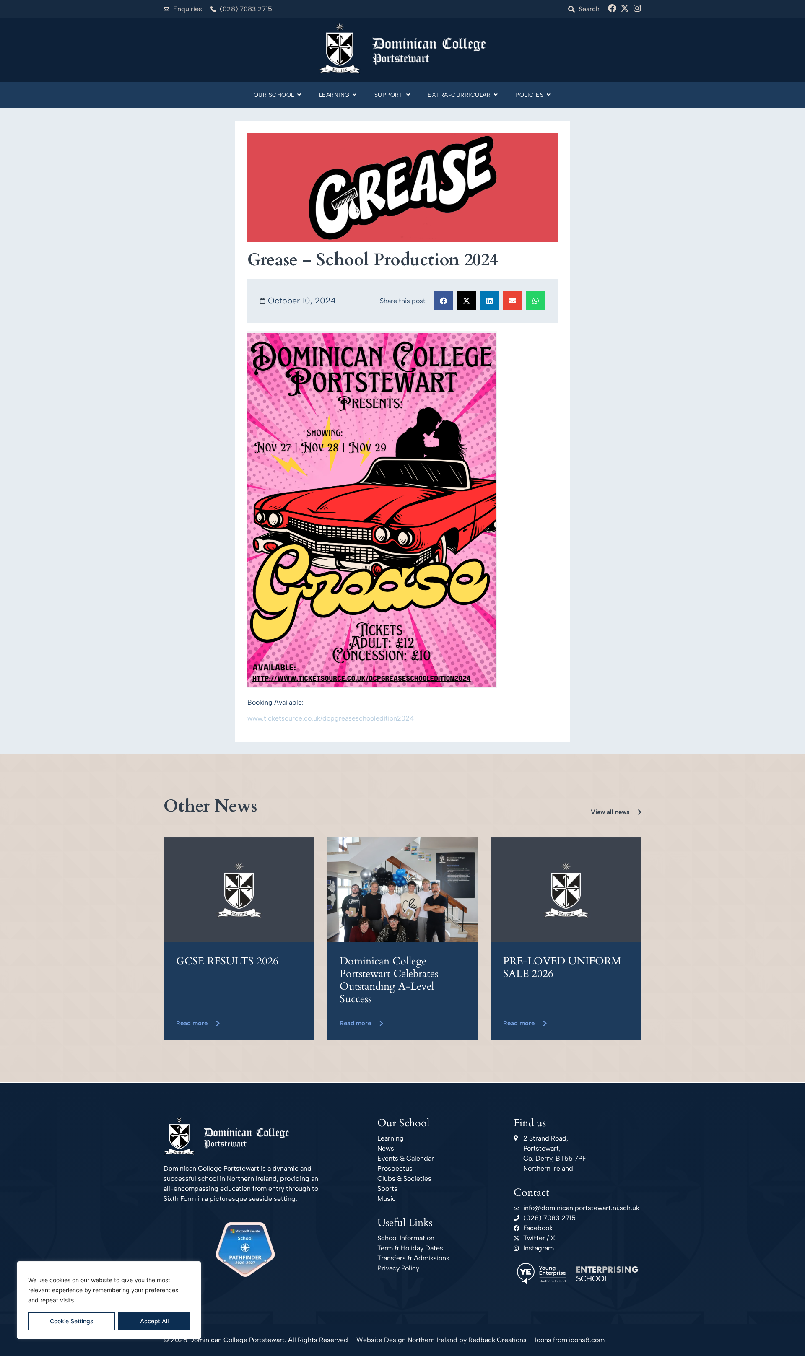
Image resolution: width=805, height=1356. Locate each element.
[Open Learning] (355, 95)
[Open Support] (408, 95)
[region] (109, 1300)
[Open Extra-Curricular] (496, 95)
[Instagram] (637, 8)
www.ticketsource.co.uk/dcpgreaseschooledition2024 (330, 718)
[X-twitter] (625, 8)
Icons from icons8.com (570, 1340)
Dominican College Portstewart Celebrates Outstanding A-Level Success (389, 980)
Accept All (154, 1321)
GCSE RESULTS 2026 (227, 961)
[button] (443, 300)
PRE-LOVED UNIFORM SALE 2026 (562, 967)
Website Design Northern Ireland (406, 1340)
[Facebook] (612, 8)
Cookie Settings (71, 1321)
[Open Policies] (548, 95)
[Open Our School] (299, 95)
